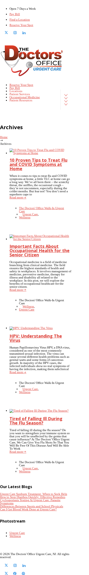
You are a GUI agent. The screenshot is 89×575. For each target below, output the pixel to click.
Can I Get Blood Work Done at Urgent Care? (28, 509)
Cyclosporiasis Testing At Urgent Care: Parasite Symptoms (30, 501)
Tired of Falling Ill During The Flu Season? (35, 421)
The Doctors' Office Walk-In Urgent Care (41, 209)
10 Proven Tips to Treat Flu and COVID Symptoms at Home (38, 164)
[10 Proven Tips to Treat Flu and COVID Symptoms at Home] (40, 153)
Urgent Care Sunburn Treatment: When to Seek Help (33, 494)
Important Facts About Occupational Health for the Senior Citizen (39, 250)
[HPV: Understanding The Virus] (31, 328)
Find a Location (19, 19)
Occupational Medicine (24, 97)
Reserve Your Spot (21, 25)
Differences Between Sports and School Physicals (31, 506)
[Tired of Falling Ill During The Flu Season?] (39, 410)
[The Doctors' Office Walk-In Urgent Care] (32, 60)
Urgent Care (30, 214)
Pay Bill (14, 14)
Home (4, 137)
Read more (16, 197)
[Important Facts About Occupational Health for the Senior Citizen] (40, 239)
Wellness (24, 217)
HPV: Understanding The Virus (35, 338)
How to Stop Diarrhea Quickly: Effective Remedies (32, 497)
